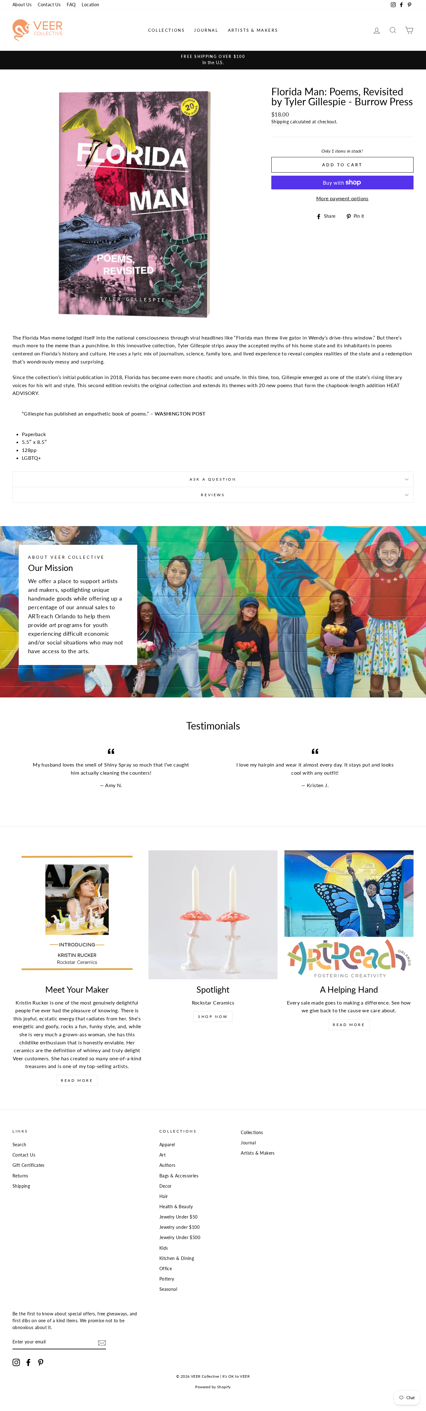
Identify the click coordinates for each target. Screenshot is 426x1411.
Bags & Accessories (178, 1175)
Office (165, 1268)
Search (19, 1144)
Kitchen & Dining (176, 1258)
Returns (20, 1175)
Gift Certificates (28, 1165)
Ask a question (213, 479)
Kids (163, 1248)
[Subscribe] (102, 1342)
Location (90, 4)
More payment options (342, 198)
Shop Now (213, 1016)
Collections (166, 30)
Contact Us (49, 4)
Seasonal (168, 1289)
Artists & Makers (253, 30)
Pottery (166, 1278)
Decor (165, 1186)
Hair (163, 1196)
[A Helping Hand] (349, 914)
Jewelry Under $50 (178, 1216)
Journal (206, 30)
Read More (77, 1080)
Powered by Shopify (212, 1387)
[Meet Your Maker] (77, 914)
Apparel (167, 1144)
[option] (213, 60)
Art (162, 1154)
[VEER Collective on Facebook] (28, 1362)
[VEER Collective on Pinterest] (40, 1362)
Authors (167, 1165)
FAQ (71, 4)
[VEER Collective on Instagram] (16, 1362)
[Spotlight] (213, 914)
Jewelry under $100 (179, 1227)
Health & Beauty (176, 1206)
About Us (21, 4)
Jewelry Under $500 (179, 1237)
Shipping (280, 121)
